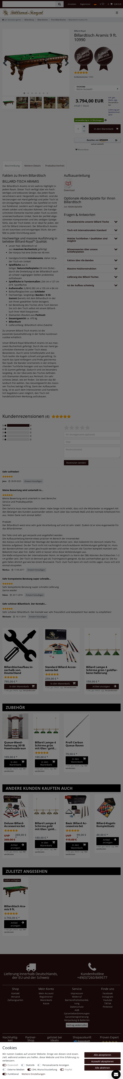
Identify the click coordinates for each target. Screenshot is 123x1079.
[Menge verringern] (84, 131)
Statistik (30, 1065)
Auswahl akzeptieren (102, 1061)
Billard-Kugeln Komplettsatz (105, 825)
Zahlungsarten (15, 1000)
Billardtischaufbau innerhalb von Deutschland (18, 670)
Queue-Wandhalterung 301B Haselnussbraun (15, 745)
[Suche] (59, 4)
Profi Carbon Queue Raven (75, 744)
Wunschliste (83, 149)
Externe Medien (16, 1069)
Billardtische (42, 19)
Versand (15, 996)
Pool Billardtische (58, 19)
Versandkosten (29, 690)
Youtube (107, 1000)
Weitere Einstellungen (33, 1073)
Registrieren (46, 996)
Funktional (13, 1073)
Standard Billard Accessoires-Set (60, 669)
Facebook (108, 993)
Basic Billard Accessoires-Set (76, 825)
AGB (77, 1010)
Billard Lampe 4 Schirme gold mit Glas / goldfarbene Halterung (45, 826)
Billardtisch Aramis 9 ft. (15, 908)
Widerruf (77, 996)
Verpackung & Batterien (77, 1020)
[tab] (12, 165)
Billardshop (29, 19)
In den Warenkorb (103, 128)
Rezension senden (76, 462)
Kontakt (15, 993)
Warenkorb (46, 1000)
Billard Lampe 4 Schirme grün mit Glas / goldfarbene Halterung (45, 745)
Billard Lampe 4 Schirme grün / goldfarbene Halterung (101, 670)
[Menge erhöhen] (84, 126)
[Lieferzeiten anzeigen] (105, 120)
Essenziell (13, 1065)
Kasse (46, 1003)
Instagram (107, 996)
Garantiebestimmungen (77, 1013)
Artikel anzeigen (101, 686)
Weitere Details (32, 165)
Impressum (77, 993)
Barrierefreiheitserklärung (77, 1002)
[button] (97, 141)
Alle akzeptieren (102, 1054)
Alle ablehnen (102, 1067)
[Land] (95, 4)
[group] (61, 646)
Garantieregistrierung (77, 1016)
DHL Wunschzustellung (44, 1069)
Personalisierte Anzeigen (55, 1065)
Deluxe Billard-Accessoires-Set (14, 825)
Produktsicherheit (54, 165)
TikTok (107, 1003)
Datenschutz (77, 1006)
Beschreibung (12, 165)
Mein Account (46, 993)
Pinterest (107, 1006)
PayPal (68, 1069)
